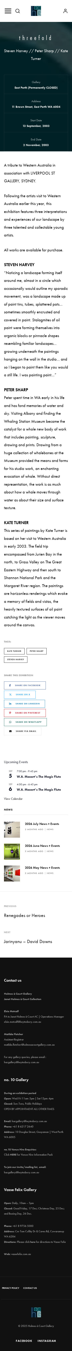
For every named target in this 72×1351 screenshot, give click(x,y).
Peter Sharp (36, 651)
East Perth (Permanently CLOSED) (36, 88)
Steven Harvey (15, 659)
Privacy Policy (10, 1288)
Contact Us (30, 1288)
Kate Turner (14, 651)
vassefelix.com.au (21, 1254)
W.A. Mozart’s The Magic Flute (39, 777)
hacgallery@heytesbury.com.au (21, 1062)
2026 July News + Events (42, 824)
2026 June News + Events (42, 846)
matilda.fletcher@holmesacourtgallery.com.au (29, 1044)
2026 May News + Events (42, 868)
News (50, 829)
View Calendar (13, 799)
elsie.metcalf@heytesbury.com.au (22, 1022)
